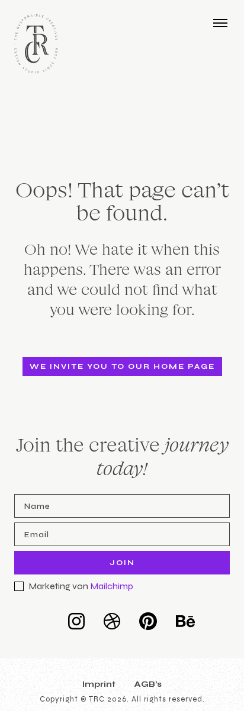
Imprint (98, 684)
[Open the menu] (220, 22)
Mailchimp (111, 586)
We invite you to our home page (122, 366)
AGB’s (148, 684)
